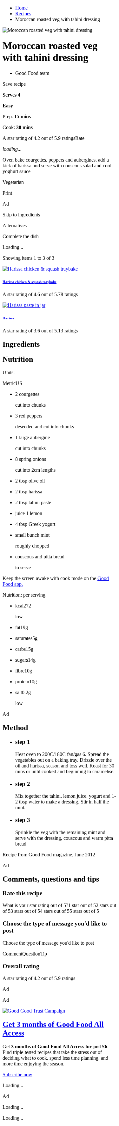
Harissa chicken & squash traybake (29, 282)
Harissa (8, 318)
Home (21, 8)
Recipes (23, 13)
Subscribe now (17, 1074)
